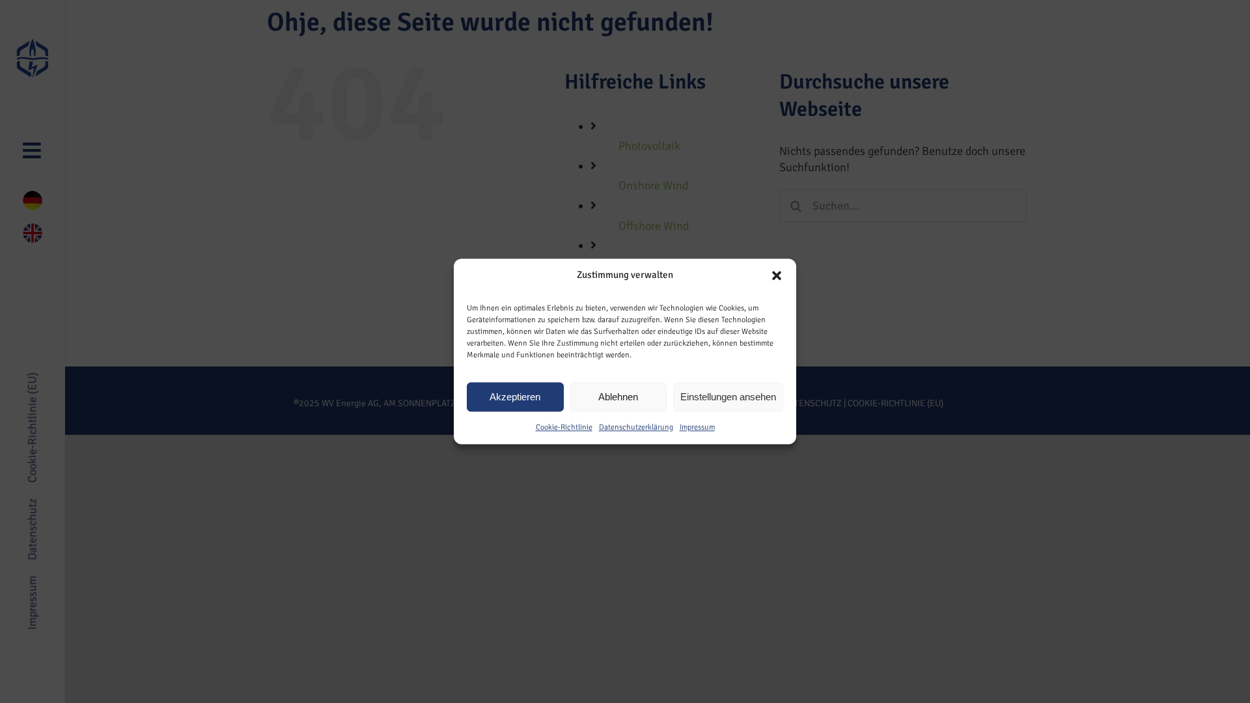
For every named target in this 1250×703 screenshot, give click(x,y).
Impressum (697, 427)
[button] (776, 275)
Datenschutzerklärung (636, 427)
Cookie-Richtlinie (564, 427)
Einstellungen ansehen (728, 396)
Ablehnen (618, 396)
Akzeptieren (515, 396)
